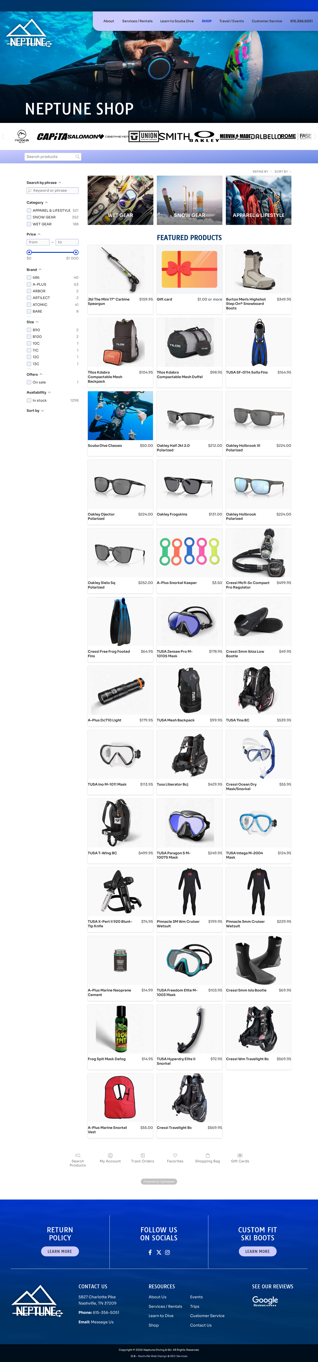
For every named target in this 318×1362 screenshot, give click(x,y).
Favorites (175, 1161)
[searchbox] (53, 157)
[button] (137, 21)
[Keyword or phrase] (30, 190)
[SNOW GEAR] (189, 192)
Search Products (78, 1163)
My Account (110, 1161)
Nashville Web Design (152, 1356)
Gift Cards (240, 1161)
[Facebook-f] (150, 1252)
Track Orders (142, 1161)
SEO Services (179, 1356)
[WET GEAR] (120, 192)
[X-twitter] (159, 1252)
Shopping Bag (207, 1161)
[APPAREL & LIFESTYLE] (258, 192)
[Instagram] (167, 1252)
